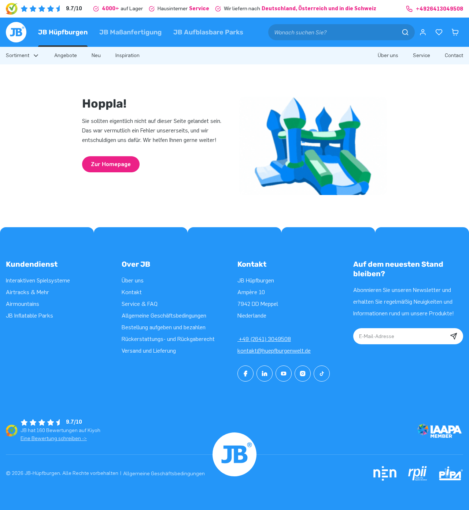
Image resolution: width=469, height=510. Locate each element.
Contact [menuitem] (454, 55)
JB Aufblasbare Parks (208, 32)
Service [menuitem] (421, 55)
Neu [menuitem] (96, 55)
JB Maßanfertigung (130, 32)
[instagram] (303, 373)
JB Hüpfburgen (63, 32)
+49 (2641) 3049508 (264, 338)
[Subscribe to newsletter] (453, 336)
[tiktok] (322, 373)
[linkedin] (264, 373)
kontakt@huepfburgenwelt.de (274, 350)
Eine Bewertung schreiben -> (54, 438)
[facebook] (245, 373)
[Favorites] (439, 32)
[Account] (423, 32)
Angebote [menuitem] (65, 55)
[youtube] (284, 373)
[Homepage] (16, 32)
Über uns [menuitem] (388, 55)
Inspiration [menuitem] (127, 55)
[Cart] (455, 32)
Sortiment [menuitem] (17, 55)
